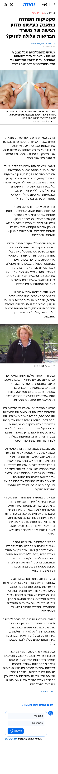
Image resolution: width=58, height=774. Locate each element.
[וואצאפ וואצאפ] (11, 4)
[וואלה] (29, 4)
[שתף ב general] (5, 4)
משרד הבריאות (47, 692)
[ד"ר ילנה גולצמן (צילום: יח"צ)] (29, 346)
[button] (44, 4)
